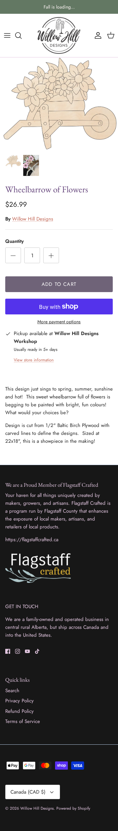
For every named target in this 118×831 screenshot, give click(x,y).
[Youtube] (27, 651)
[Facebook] (7, 651)
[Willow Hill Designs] (59, 35)
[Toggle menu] (7, 35)
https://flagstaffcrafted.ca (31, 539)
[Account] (96, 35)
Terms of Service (22, 721)
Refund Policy (19, 711)
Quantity (14, 241)
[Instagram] (17, 651)
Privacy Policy (19, 700)
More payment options (59, 322)
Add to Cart (59, 284)
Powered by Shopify (73, 808)
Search (12, 690)
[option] (59, 104)
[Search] (21, 35)
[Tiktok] (37, 651)
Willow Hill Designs (32, 219)
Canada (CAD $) (28, 792)
